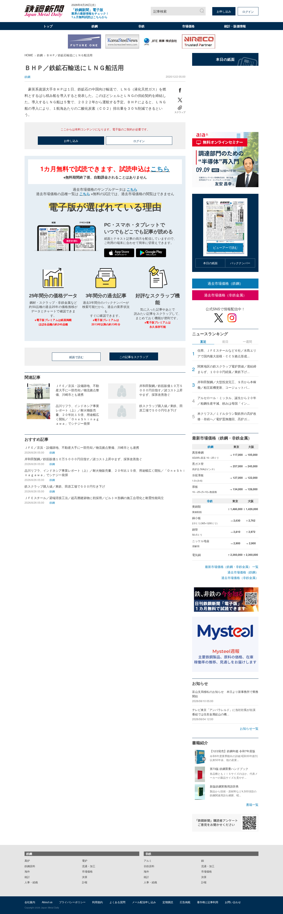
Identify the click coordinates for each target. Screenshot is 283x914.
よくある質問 (117, 902)
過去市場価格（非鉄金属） (225, 295)
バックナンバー (240, 263)
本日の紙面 (210, 263)
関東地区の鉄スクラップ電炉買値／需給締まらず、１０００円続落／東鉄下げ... (226, 369)
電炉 (84, 860)
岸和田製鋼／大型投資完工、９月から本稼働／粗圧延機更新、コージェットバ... (226, 385)
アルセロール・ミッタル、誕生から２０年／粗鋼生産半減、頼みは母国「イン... (226, 400)
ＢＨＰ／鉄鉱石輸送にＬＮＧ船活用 (69, 55)
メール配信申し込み (144, 902)
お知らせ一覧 (249, 728)
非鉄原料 (149, 866)
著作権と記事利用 (207, 902)
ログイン (248, 11)
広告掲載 (185, 902)
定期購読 (168, 902)
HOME (29, 55)
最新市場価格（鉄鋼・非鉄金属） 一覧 (231, 566)
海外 (27, 871)
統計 (27, 877)
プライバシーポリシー (72, 902)
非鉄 (141, 26)
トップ (48, 26)
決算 (84, 877)
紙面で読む (76, 357)
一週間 (247, 342)
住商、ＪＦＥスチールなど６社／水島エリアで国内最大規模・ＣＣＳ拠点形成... (226, 353)
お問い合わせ (233, 902)
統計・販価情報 (235, 26)
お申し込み (224, 11)
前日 (225, 342)
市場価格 (188, 26)
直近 (203, 342)
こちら (160, 168)
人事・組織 (31, 882)
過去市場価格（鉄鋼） (225, 283)
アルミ (148, 860)
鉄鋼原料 (30, 866)
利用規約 (97, 902)
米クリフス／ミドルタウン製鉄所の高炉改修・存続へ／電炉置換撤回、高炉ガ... (226, 416)
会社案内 (30, 902)
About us (47, 902)
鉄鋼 (95, 26)
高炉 (27, 860)
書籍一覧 (252, 804)
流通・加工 (88, 866)
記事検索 (160, 11)
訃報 (84, 882)
